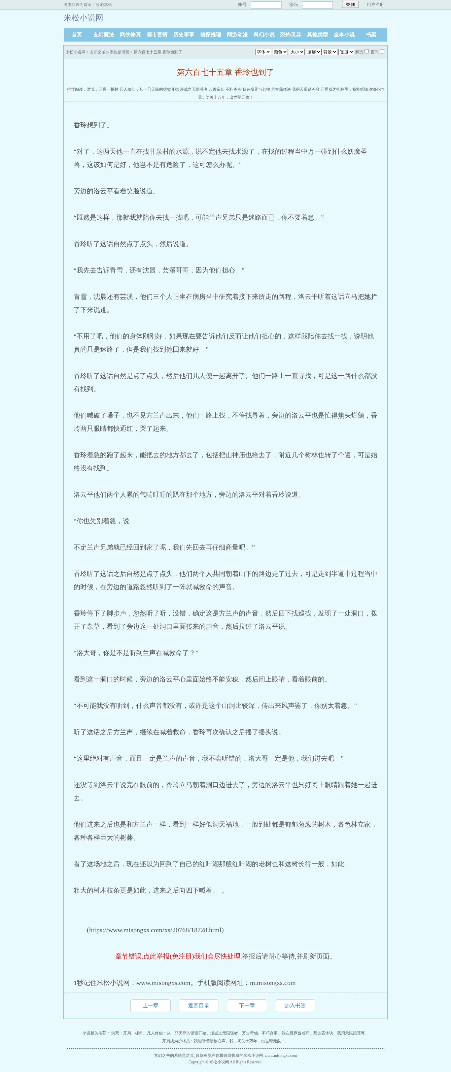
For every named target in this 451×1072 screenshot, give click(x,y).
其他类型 (317, 34)
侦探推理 (210, 34)
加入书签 (295, 1005)
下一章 (247, 1005)
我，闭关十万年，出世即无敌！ (225, 97)
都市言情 (157, 34)
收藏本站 (104, 4)
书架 (371, 34)
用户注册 (375, 4)
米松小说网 (76, 52)
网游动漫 (237, 34)
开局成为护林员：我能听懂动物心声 (352, 89)
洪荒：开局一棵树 (103, 89)
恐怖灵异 (290, 34)
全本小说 (344, 34)
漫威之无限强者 (194, 89)
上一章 (150, 1005)
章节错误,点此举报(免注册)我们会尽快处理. (178, 956)
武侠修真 (130, 34)
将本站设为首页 (77, 4)
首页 (77, 34)
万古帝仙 (217, 89)
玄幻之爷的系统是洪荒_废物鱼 (181, 1055)
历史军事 (183, 34)
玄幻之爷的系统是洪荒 (109, 52)
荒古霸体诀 (281, 89)
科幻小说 (264, 34)
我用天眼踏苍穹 (306, 89)
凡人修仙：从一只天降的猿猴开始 (149, 89)
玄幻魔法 (103, 34)
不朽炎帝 (233, 89)
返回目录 (198, 1005)
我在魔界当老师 (256, 89)
